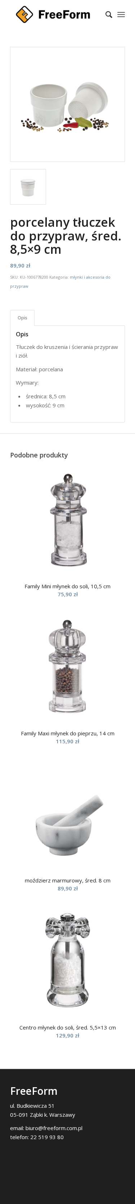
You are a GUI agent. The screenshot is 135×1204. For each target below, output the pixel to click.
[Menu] (121, 14)
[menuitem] (105, 14)
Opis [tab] (22, 318)
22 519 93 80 (47, 1137)
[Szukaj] (105, 14)
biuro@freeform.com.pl (54, 1128)
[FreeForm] (56, 14)
